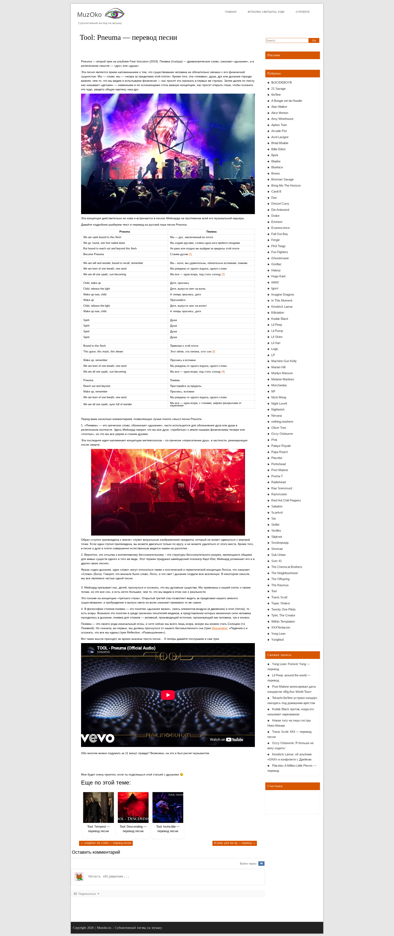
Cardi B (276, 191)
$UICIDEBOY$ (281, 82)
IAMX (275, 282)
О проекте (303, 11)
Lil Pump (277, 331)
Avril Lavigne (280, 137)
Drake (275, 215)
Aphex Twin (279, 125)
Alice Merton (279, 113)
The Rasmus (280, 585)
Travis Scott (279, 597)
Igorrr (274, 288)
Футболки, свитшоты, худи (266, 11)
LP (273, 355)
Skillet (275, 524)
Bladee (276, 161)
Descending (219, 628)
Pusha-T (277, 476)
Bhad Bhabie (279, 143)
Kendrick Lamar (282, 306)
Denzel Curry (280, 203)
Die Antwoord (280, 209)
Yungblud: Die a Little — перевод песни (106, 842)
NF (273, 391)
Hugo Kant (278, 276)
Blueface (277, 167)
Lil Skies (277, 336)
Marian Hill (278, 367)
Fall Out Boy (279, 234)
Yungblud (277, 639)
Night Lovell (279, 403)
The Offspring (280, 579)
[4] (223, 371)
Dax (274, 197)
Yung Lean (278, 633)
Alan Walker (279, 106)
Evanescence (280, 227)
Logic (274, 349)
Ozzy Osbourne (282, 433)
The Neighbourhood (284, 573)
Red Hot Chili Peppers (286, 500)
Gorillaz (276, 264)
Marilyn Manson (282, 373)
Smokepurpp (280, 542)
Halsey (276, 270)
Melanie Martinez (282, 379)
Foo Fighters (279, 252)
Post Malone (279, 470)
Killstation (277, 312)
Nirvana (276, 415)
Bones (275, 173)
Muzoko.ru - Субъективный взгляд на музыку (129, 927)
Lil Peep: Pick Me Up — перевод (234, 842)
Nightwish (277, 409)
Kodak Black (279, 318)
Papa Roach (279, 452)
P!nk (274, 440)
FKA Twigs (278, 246)
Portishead (278, 464)
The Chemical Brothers (286, 567)
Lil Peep (276, 324)
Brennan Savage (282, 179)
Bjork (274, 155)
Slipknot (276, 536)
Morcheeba (278, 385)
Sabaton (276, 506)
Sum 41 (276, 561)
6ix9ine (276, 94)
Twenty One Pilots (283, 609)
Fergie (275, 240)
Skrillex (276, 530)
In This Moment (281, 300)
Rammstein (279, 494)
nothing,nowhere (282, 421)
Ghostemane (280, 258)
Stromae (277, 549)
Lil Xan (275, 343)
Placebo (276, 458)
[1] (190, 254)
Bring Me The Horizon (286, 185)
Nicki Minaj (278, 397)
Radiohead (278, 482)
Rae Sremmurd (281, 488)
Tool (274, 591)
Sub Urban (278, 554)
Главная (230, 11)
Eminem (277, 222)
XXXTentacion (280, 627)
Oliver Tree (278, 427)
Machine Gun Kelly (284, 361)
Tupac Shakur (280, 603)
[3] (213, 351)
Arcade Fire (279, 131)
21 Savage (278, 88)
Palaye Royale (281, 445)
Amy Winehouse (282, 118)
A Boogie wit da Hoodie (286, 100)
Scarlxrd (277, 512)
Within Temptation (283, 621)
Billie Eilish (278, 149)
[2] (223, 274)
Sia (273, 518)
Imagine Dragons (282, 294)
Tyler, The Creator (283, 615)
